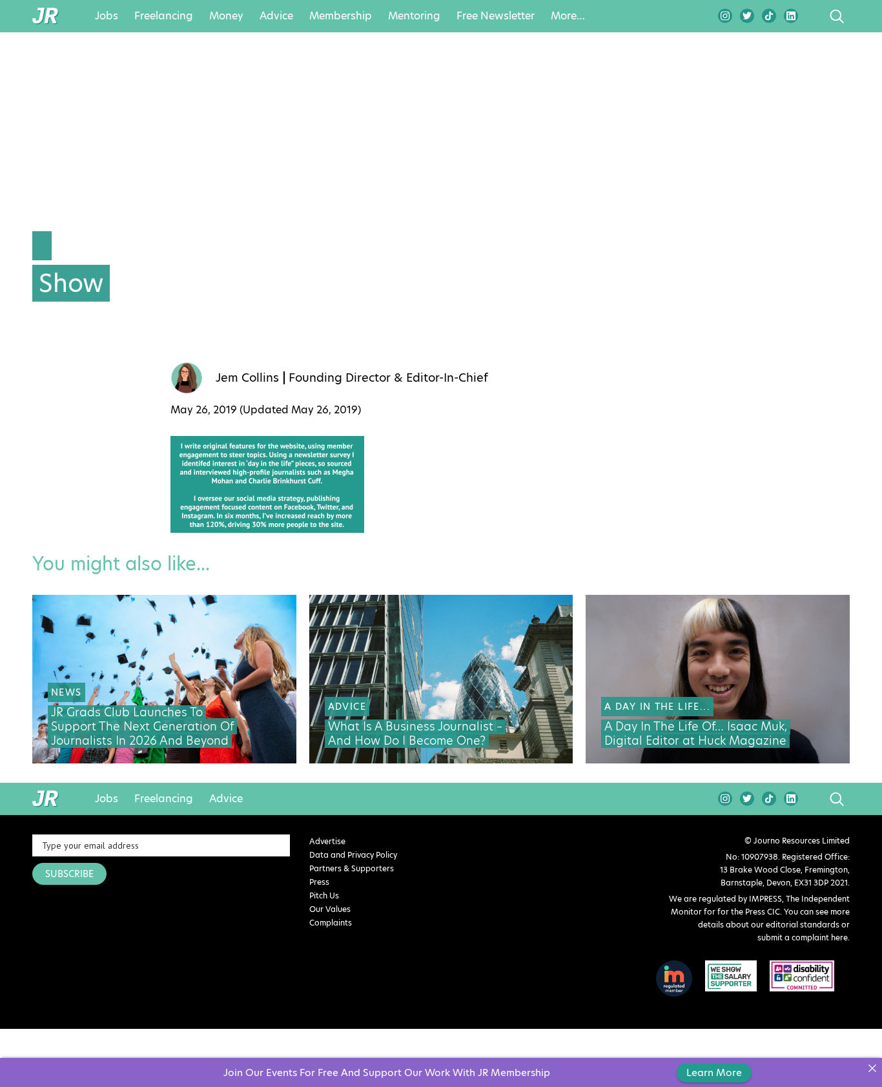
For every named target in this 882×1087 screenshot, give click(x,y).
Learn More (714, 1072)
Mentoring (414, 16)
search (812, 16)
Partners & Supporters (351, 868)
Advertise (327, 841)
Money (226, 16)
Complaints (330, 922)
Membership (340, 16)
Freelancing (163, 16)
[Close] (872, 1068)
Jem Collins (247, 377)
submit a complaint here (802, 937)
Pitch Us (324, 895)
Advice (276, 16)
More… (568, 16)
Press (319, 881)
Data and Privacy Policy (353, 854)
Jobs (106, 16)
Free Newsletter (495, 16)
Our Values (330, 909)
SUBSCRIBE (69, 873)
